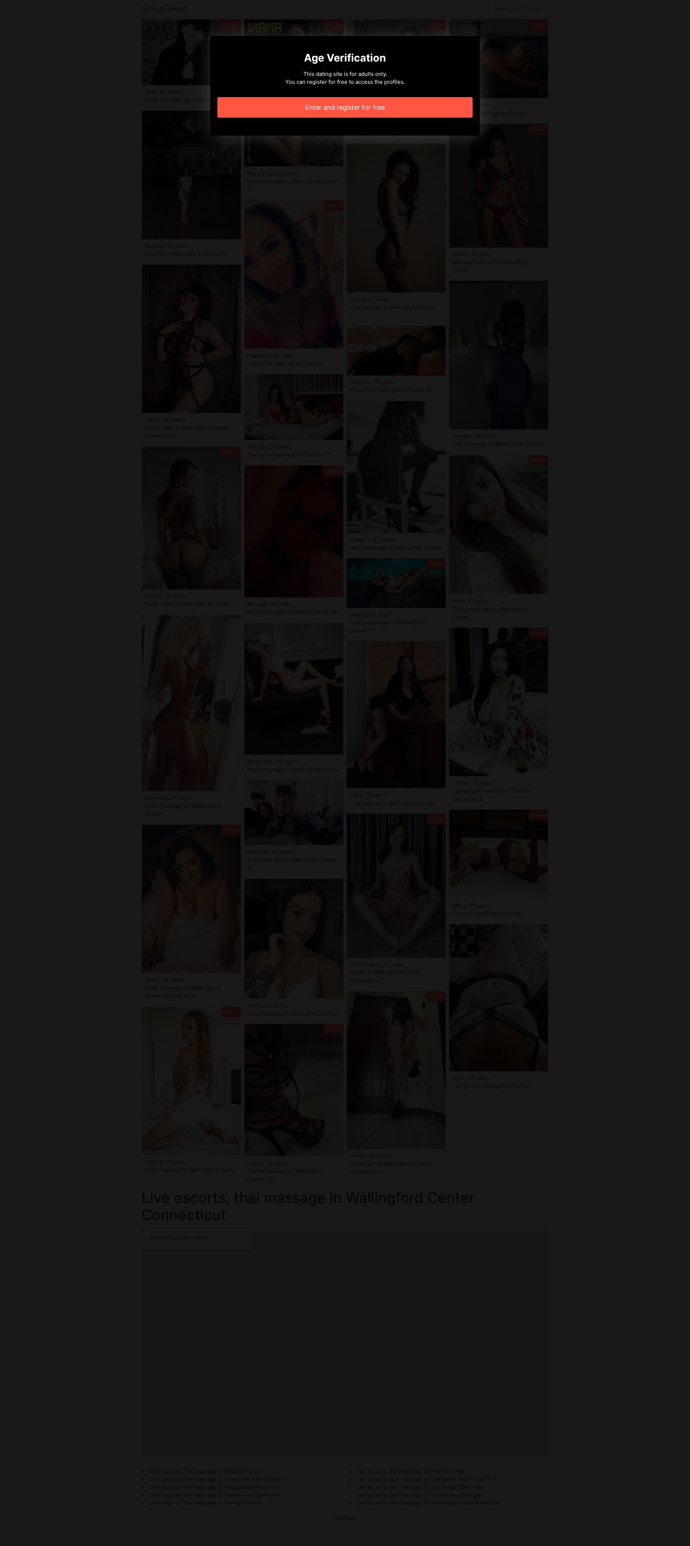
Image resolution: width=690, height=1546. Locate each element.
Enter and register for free (345, 107)
